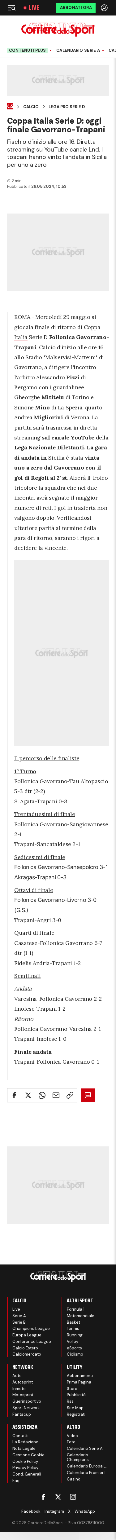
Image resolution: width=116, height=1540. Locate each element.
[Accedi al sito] (105, 7)
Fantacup (21, 1414)
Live (34, 7)
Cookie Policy (25, 1461)
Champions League (31, 1328)
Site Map (75, 1407)
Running (75, 1335)
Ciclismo (75, 1354)
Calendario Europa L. (87, 1466)
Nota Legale (24, 1448)
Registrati (76, 1414)
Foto (71, 1442)
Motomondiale (80, 1315)
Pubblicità (76, 1394)
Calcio (31, 106)
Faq (15, 1480)
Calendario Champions (78, 1457)
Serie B (19, 1322)
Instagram (54, 1511)
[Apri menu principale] (11, 7)
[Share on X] (28, 1095)
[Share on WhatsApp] (42, 1095)
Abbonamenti (80, 1375)
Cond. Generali (26, 1474)
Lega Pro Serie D (67, 106)
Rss (70, 1401)
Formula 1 (75, 1309)
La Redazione (25, 1442)
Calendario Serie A (78, 50)
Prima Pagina (79, 1382)
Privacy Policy (25, 1467)
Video (72, 1435)
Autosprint (22, 1382)
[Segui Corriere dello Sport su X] (58, 1497)
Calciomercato (26, 1354)
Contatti (20, 1435)
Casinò (73, 1479)
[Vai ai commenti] (88, 1095)
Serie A (19, 1315)
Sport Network (26, 1407)
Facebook (31, 1511)
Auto (17, 1375)
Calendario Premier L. (87, 1472)
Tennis (73, 1328)
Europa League (26, 1335)
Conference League (31, 1341)
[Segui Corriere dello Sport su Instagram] (73, 1497)
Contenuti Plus (27, 50)
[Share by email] (56, 1095)
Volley (72, 1341)
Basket (73, 1322)
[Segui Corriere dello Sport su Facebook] (43, 1497)
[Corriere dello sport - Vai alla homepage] (58, 30)
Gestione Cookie (28, 1455)
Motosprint (22, 1394)
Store (72, 1388)
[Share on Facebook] (14, 1095)
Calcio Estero (25, 1348)
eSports (74, 1348)
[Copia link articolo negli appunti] (70, 1095)
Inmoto (19, 1388)
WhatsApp (85, 1511)
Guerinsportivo (26, 1401)
